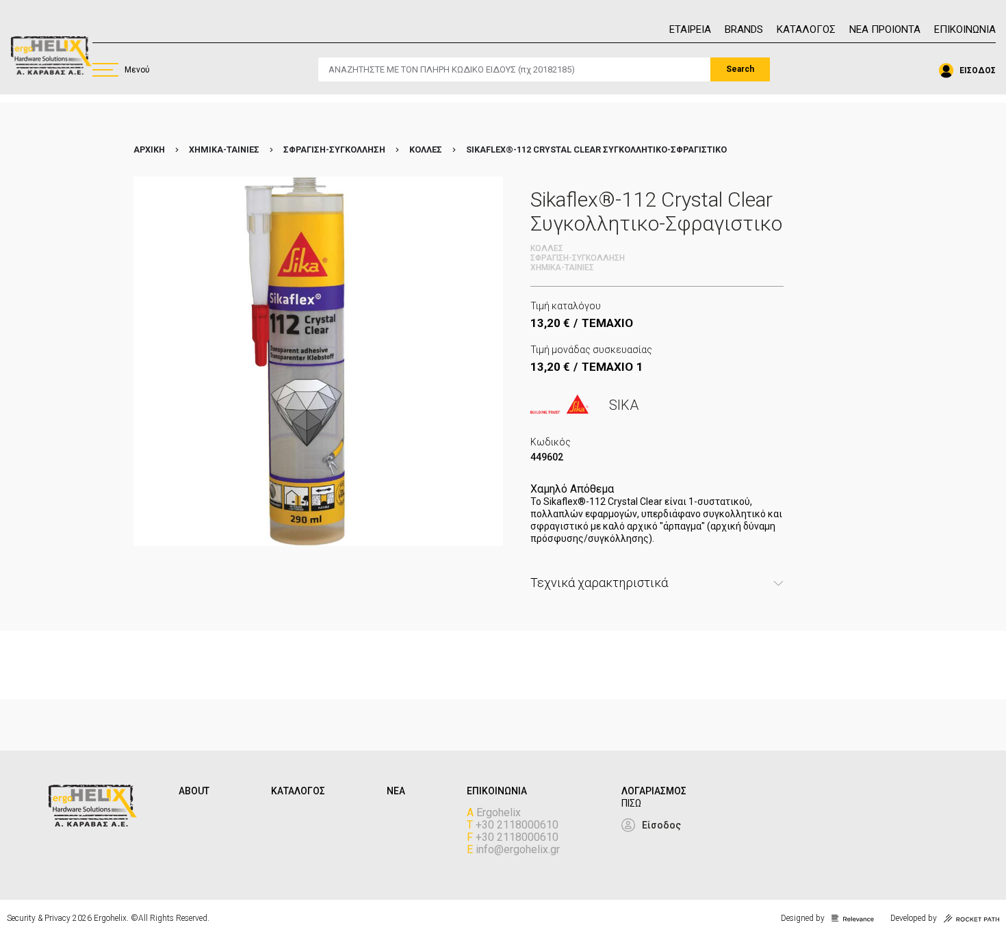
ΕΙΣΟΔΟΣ (977, 70)
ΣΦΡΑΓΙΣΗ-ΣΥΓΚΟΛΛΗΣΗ (334, 149)
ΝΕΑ (396, 790)
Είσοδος (661, 825)
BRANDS (744, 29)
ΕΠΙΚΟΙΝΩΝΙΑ (965, 29)
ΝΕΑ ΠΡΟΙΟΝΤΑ (884, 29)
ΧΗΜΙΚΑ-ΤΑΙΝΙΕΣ (224, 149)
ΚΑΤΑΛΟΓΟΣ (806, 29)
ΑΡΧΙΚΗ (149, 149)
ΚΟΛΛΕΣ (425, 149)
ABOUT (194, 790)
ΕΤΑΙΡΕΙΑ (690, 29)
